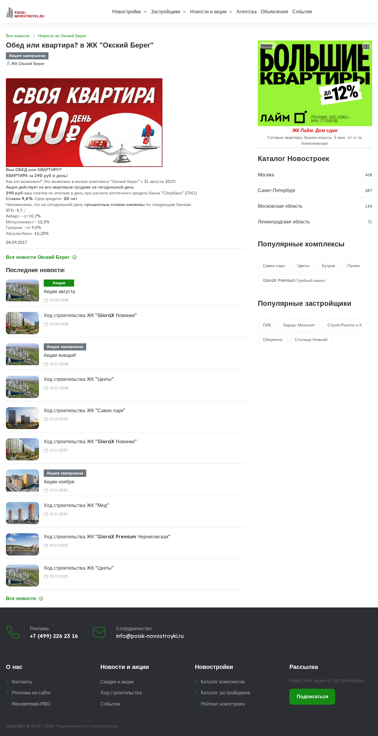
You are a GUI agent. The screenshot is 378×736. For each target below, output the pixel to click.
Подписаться (312, 696)
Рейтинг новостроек (223, 704)
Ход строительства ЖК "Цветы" (79, 379)
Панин (353, 265)
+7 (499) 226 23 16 (54, 636)
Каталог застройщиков (225, 693)
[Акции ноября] (22, 480)
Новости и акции (208, 11)
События (302, 11)
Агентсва (247, 11)
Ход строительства (121, 693)
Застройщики (165, 11)
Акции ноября (59, 482)
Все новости (18, 35)
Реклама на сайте (31, 693)
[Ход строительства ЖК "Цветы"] (22, 387)
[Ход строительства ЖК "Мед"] (22, 513)
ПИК (267, 325)
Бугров (328, 265)
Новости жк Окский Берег (62, 35)
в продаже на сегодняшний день (102, 187)
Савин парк (274, 265)
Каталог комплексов (223, 682)
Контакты (22, 682)
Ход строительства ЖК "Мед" (76, 505)
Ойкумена (272, 339)
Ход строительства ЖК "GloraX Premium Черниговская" (107, 537)
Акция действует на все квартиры (38, 187)
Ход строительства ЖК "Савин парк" (84, 410)
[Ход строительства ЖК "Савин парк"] (22, 418)
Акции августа (59, 291)
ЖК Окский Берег (28, 63)
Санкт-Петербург (277, 190)
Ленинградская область (284, 222)
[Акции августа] (22, 291)
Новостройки (126, 11)
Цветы (303, 265)
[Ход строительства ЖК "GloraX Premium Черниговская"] (22, 544)
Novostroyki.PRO (31, 704)
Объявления (274, 11)
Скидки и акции (117, 682)
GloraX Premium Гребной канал (294, 280)
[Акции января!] (22, 354)
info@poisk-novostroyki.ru (150, 636)
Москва (266, 175)
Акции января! (60, 355)
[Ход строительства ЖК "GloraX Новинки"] (22, 323)
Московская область (280, 206)
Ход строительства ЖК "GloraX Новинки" (90, 315)
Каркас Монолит (299, 325)
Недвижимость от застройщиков (87, 726)
